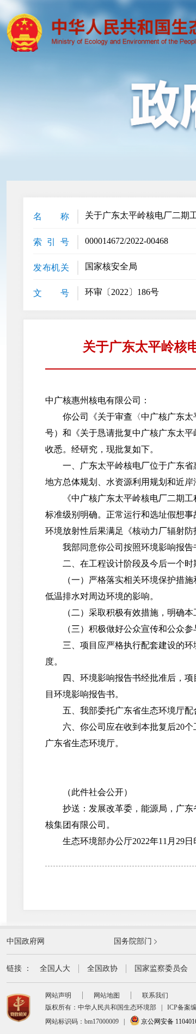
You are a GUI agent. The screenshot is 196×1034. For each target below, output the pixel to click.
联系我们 (155, 995)
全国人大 (55, 968)
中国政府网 (26, 941)
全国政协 (102, 968)
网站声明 (58, 995)
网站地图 (107, 995)
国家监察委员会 (161, 968)
